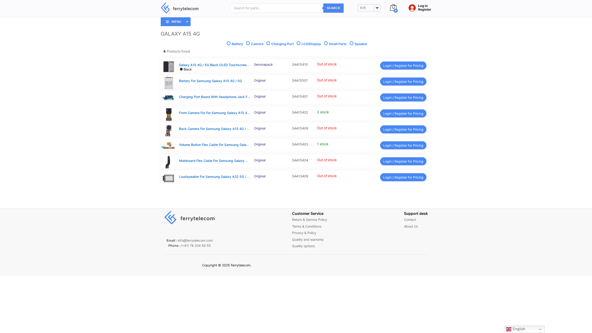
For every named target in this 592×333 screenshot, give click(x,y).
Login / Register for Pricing (403, 66)
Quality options (303, 246)
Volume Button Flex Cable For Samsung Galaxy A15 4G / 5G (224, 145)
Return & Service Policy (309, 220)
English (518, 329)
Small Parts (337, 44)
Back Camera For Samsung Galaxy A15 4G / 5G (215, 129)
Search (333, 8)
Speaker (360, 44)
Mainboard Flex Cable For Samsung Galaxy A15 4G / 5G (221, 161)
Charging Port (282, 44)
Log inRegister (424, 8)
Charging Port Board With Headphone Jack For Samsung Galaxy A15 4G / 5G (237, 97)
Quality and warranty (308, 239)
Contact (410, 220)
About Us (411, 226)
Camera (257, 44)
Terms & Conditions (306, 226)
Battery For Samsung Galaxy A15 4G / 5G (210, 81)
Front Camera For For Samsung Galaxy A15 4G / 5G (218, 113)
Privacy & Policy (304, 233)
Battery (237, 44)
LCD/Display (311, 44)
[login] (411, 8)
